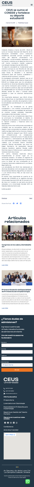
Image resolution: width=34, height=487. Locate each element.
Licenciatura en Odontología (14, 403)
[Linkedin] (13, 422)
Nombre (4, 342)
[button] (31, 4)
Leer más (5, 265)
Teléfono (4, 355)
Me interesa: (5, 362)
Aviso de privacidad (11, 430)
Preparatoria (9, 400)
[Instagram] (10, 422)
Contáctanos (8, 426)
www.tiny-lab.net (22, 482)
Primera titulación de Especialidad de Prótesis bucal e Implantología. (16, 290)
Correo (3, 349)
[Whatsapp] (16, 422)
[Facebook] (5, 422)
